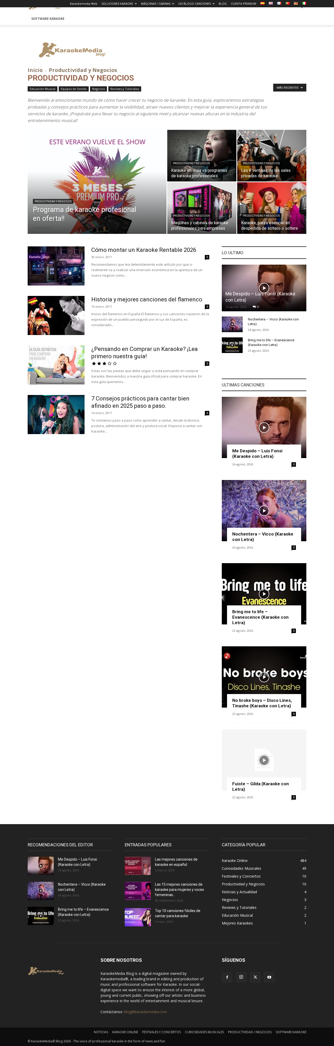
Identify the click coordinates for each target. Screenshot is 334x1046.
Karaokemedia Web (83, 3)
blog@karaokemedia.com (145, 1011)
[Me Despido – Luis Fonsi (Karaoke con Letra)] (264, 288)
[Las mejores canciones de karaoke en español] (138, 866)
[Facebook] (227, 977)
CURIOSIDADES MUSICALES (204, 1032)
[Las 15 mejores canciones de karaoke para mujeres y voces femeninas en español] (138, 891)
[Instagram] (241, 977)
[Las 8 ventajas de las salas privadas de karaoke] (271, 155)
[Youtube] (269, 977)
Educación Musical (42, 89)
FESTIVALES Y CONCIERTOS (161, 1032)
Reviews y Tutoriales (124, 89)
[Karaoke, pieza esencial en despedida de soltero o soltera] (271, 208)
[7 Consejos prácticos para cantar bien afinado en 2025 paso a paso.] (56, 414)
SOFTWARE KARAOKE (47, 18)
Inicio (35, 70)
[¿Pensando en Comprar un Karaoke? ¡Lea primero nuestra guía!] (56, 365)
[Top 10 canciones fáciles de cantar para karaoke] (138, 917)
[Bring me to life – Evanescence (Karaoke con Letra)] (232, 345)
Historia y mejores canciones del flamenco (146, 299)
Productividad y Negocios (53, 201)
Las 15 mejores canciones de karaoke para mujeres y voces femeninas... (179, 889)
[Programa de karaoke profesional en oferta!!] (97, 190)
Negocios (98, 89)
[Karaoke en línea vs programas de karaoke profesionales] (201, 155)
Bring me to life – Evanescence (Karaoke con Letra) (260, 617)
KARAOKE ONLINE (125, 1032)
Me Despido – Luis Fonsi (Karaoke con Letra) (257, 453)
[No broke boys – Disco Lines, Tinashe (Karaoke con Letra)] (264, 677)
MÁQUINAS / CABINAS (155, 3)
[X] (255, 977)
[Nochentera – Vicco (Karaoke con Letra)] (232, 324)
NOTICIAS (101, 1032)
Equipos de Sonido (74, 89)
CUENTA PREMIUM (243, 3)
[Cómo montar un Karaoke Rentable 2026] (56, 265)
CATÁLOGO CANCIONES (194, 3)
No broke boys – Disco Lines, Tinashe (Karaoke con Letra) (262, 703)
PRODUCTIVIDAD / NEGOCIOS (250, 1032)
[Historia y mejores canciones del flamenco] (56, 315)
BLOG (223, 3)
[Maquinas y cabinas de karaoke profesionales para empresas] (201, 208)
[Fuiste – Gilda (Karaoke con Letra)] (264, 760)
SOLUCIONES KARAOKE (117, 3)
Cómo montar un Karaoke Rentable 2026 (143, 250)
